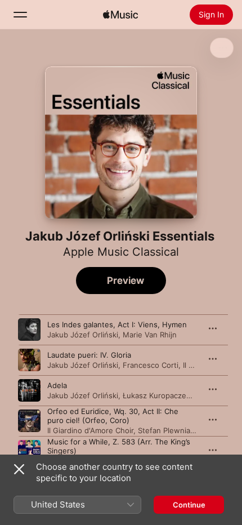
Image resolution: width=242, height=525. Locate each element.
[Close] (19, 469)
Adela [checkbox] (57, 385)
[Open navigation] (20, 14)
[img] (120, 15)
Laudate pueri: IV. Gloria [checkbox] (89, 354)
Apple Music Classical (121, 252)
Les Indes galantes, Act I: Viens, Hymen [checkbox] (117, 324)
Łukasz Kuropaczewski (162, 395)
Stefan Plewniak (166, 430)
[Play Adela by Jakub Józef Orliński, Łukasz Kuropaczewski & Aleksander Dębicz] (29, 390)
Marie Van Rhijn (150, 334)
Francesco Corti (150, 365)
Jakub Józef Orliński (82, 334)
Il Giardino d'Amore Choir (90, 430)
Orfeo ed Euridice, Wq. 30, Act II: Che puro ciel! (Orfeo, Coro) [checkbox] (112, 416)
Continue (189, 504)
